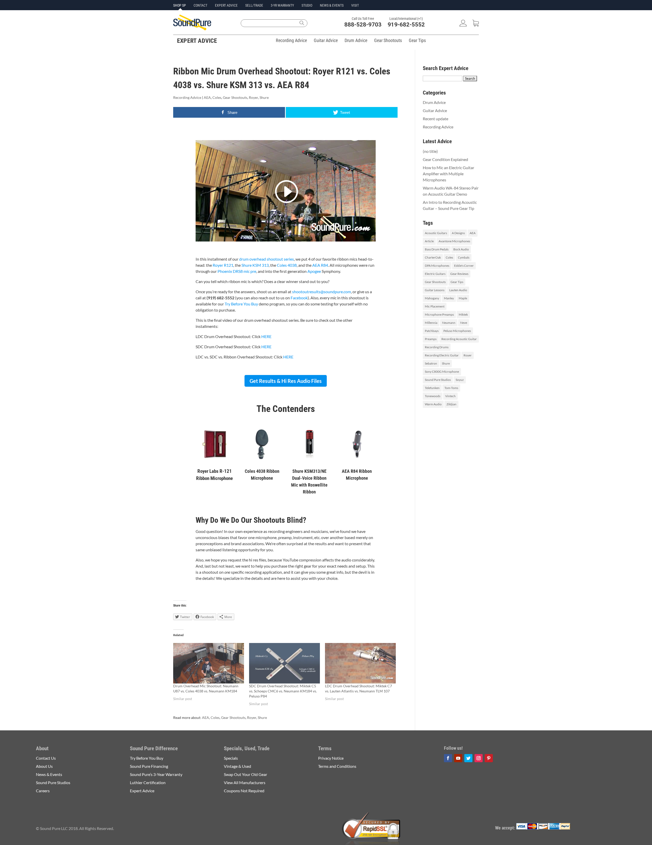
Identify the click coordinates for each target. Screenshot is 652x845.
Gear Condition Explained (445, 159)
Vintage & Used (237, 766)
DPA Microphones (437, 265)
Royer (253, 97)
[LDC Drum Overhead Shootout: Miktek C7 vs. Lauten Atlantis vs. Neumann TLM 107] (360, 663)
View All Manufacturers (244, 782)
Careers (43, 790)
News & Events (332, 5)
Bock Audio (461, 249)
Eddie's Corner (464, 265)
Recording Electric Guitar (442, 355)
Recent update (435, 118)
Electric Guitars (435, 274)
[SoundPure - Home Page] (192, 28)
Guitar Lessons (434, 290)
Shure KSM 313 (255, 265)
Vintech (450, 396)
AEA (207, 97)
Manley (449, 298)
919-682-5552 (406, 24)
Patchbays (432, 331)
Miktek (463, 314)
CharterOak (433, 257)
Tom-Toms (451, 388)
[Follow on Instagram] (478, 758)
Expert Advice (226, 5)
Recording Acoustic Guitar (459, 339)
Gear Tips (417, 40)
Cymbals (463, 257)
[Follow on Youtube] (458, 758)
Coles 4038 (287, 265)
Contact (200, 5)
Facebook (299, 297)
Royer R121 (223, 265)
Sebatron (431, 363)
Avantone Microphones (454, 241)
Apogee (314, 271)
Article (429, 241)
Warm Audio (433, 404)
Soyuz (460, 380)
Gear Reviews (459, 274)
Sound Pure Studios (438, 380)
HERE (266, 336)
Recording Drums (437, 347)
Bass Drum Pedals (437, 249)
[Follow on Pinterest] (489, 758)
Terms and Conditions (337, 766)
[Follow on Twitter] (468, 758)
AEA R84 (320, 265)
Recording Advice (291, 40)
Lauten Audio (458, 290)
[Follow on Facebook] (448, 758)
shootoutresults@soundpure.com (321, 291)
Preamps (431, 339)
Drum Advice (356, 40)
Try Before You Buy (241, 303)
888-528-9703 (363, 24)
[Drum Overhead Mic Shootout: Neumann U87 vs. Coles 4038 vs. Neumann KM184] (208, 663)
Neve (463, 323)
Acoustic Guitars (436, 233)
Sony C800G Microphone (442, 371)
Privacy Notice (331, 758)
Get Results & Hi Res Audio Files (286, 381)
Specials (231, 758)
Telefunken (432, 388)
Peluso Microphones (457, 331)
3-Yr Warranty (282, 5)
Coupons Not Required (244, 790)
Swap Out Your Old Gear (245, 774)
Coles (216, 97)
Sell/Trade (254, 5)
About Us (44, 766)
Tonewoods (432, 396)
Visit (355, 5)
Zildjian (451, 404)
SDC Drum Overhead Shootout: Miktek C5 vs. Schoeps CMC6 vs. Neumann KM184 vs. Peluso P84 (283, 691)
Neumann (448, 323)
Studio (307, 5)
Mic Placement (434, 306)
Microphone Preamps (439, 314)
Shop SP (179, 5)
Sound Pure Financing (149, 766)
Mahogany (432, 298)
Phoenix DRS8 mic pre (237, 271)
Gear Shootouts (388, 40)
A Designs (458, 233)
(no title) (430, 151)
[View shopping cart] (475, 24)
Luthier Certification (148, 782)
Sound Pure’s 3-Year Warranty (156, 774)
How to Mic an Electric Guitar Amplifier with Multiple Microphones (448, 173)
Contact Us (46, 758)
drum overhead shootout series (266, 259)
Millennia (431, 323)
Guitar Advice (326, 40)
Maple (463, 298)
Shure (264, 97)
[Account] (463, 24)
